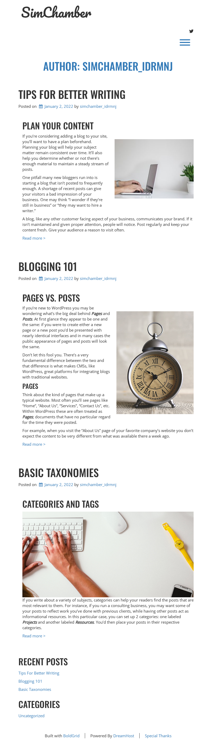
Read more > (34, 238)
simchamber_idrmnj (98, 106)
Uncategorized (31, 715)
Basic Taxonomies (58, 472)
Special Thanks (158, 735)
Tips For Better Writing (71, 94)
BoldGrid (71, 735)
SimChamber (56, 12)
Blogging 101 (47, 266)
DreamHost (123, 735)
